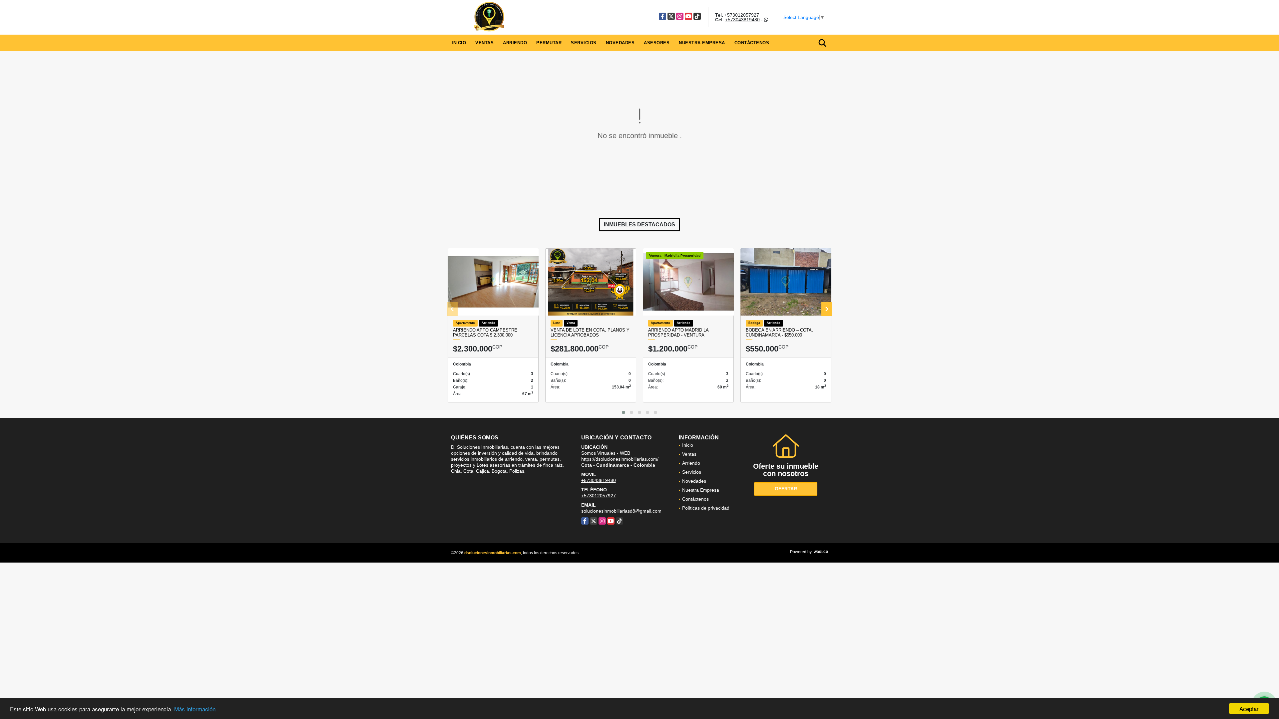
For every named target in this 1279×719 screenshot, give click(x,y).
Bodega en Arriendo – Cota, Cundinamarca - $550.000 (779, 333)
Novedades (620, 42)
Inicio (459, 42)
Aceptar (1249, 708)
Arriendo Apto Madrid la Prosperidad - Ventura (678, 333)
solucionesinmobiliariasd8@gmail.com (621, 511)
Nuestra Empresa (702, 42)
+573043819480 (742, 19)
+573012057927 (741, 15)
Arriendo (515, 42)
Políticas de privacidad (705, 508)
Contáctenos (751, 42)
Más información (194, 709)
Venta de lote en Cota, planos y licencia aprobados (590, 333)
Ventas (484, 42)
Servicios (584, 42)
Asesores (656, 42)
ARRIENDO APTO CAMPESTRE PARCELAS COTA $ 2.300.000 (485, 333)
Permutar (549, 42)
